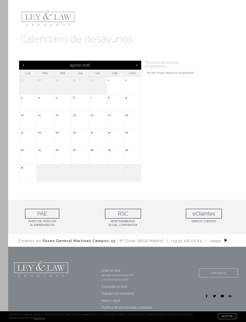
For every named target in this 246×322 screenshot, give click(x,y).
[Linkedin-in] (230, 296)
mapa (215, 240)
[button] (218, 272)
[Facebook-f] (206, 296)
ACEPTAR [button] (227, 316)
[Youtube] (222, 296)
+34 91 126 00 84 (186, 240)
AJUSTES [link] (39, 318)
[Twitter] (214, 296)
